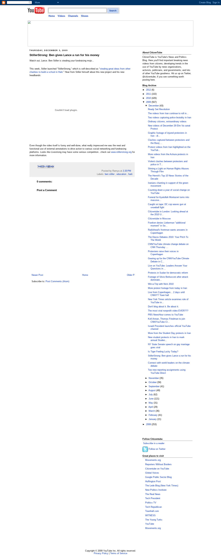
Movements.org (153, 460)
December (154, 106)
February (153, 415)
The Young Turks (153, 520)
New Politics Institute (155, 490)
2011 (149, 94)
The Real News (152, 494)
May (151, 403)
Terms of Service (118, 553)
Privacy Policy (101, 553)
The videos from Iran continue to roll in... (168, 113)
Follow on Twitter (157, 449)
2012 (149, 90)
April (151, 407)
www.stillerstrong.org (121, 152)
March (152, 411)
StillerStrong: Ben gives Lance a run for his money (64, 55)
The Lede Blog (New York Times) (161, 485)
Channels (73, 16)
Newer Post (37, 275)
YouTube (149, 524)
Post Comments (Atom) (57, 281)
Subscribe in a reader (153, 443)
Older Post (132, 275)
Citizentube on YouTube (157, 469)
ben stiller (109, 174)
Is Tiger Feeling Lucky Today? (163, 351)
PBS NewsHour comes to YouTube (165, 315)
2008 (149, 424)
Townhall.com (152, 511)
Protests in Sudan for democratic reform (168, 273)
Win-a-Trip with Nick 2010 (161, 284)
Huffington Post (153, 481)
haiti (130, 174)
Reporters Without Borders (158, 464)
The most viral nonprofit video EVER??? (168, 311)
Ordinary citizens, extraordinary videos (167, 121)
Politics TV (150, 503)
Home (52, 16)
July (151, 394)
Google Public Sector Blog (158, 477)
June (151, 399)
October (153, 382)
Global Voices (152, 473)
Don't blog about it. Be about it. (163, 306)
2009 (149, 102)
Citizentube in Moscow (159, 218)
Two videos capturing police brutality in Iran (169, 117)
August (152, 390)
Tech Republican (153, 507)
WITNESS (150, 515)
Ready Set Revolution (159, 109)
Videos (61, 16)
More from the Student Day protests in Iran (169, 333)
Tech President (152, 498)
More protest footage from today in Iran (167, 288)
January (153, 419)
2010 (149, 98)
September (154, 386)
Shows (84, 16)
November (154, 378)
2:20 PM (127, 171)
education (121, 174)
